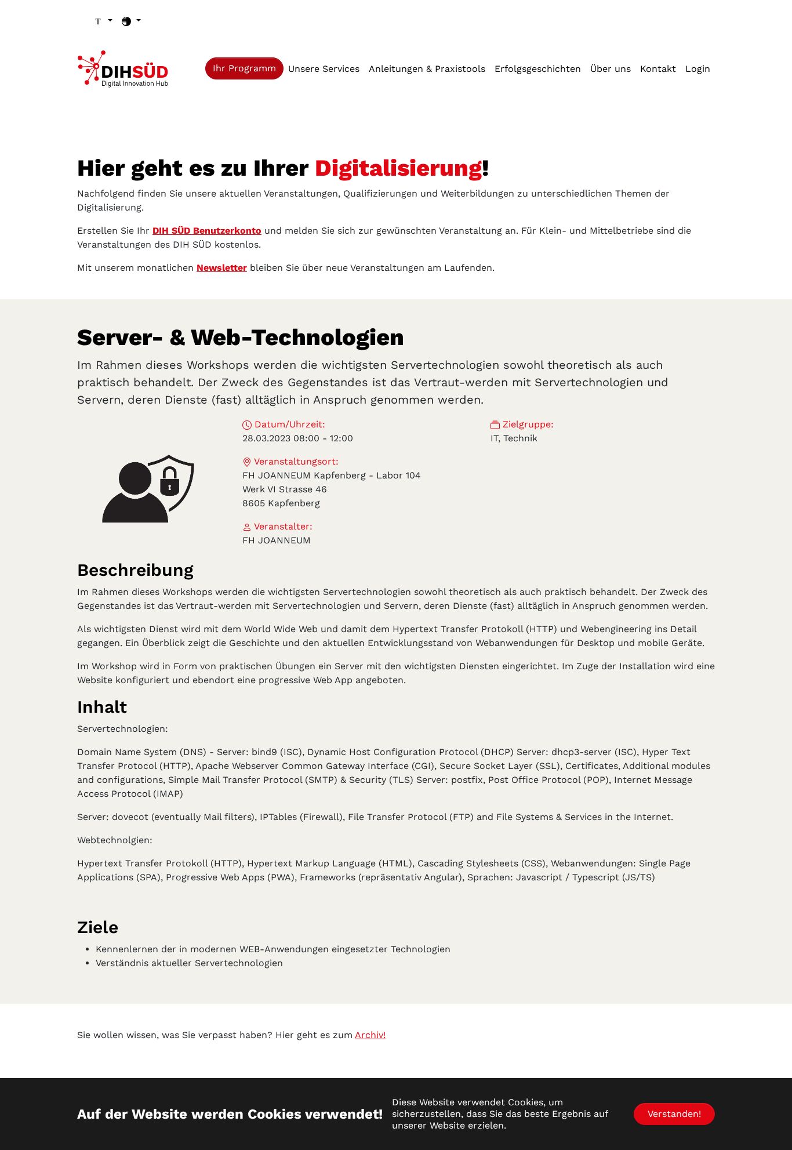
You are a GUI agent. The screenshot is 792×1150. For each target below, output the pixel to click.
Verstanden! (674, 1113)
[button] (103, 20)
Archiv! (370, 1034)
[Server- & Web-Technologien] (148, 489)
